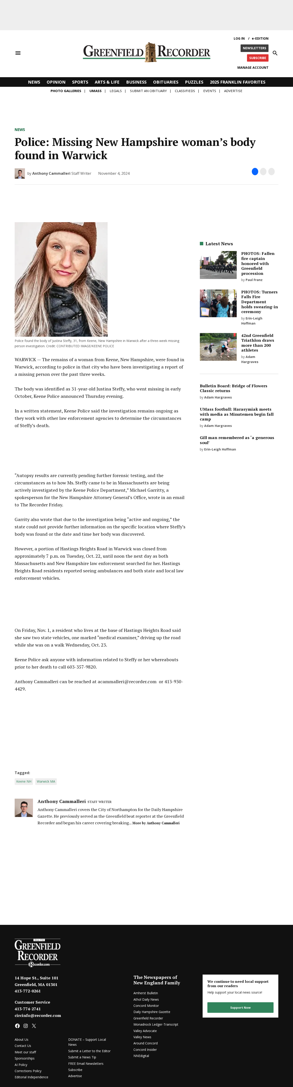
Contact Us (23, 1045)
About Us (21, 1039)
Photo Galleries (66, 90)
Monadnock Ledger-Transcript (155, 1024)
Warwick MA (46, 781)
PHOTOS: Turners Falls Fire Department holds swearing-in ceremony (259, 301)
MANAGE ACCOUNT (253, 67)
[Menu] (18, 53)
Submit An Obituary (148, 90)
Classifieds (185, 90)
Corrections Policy (28, 1071)
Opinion (56, 82)
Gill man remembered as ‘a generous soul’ (237, 440)
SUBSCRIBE (257, 58)
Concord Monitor (146, 1005)
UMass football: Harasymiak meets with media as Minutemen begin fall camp (237, 414)
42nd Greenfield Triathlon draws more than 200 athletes (257, 343)
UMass (96, 90)
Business (136, 82)
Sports (80, 82)
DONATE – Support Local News (87, 1042)
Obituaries (165, 82)
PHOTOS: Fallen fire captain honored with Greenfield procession (257, 263)
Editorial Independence (31, 1077)
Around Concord (145, 1043)
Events (209, 90)
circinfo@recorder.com (38, 1015)
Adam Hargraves (218, 397)
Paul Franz (254, 280)
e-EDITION (260, 38)
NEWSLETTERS (254, 48)
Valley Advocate (145, 1031)
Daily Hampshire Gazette (151, 1012)
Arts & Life (107, 82)
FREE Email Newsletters (85, 1063)
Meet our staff (25, 1052)
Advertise (233, 90)
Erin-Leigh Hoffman (220, 449)
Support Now (240, 1007)
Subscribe (75, 1070)
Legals (116, 90)
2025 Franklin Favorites (237, 82)
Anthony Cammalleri (51, 173)
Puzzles (194, 82)
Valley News (142, 1037)
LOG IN (239, 38)
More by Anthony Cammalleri (156, 823)
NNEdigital (141, 1056)
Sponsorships (25, 1058)
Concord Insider (145, 1049)
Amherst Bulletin (145, 993)
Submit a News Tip (82, 1057)
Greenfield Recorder (148, 1018)
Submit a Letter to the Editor (89, 1051)
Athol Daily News (146, 999)
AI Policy (21, 1064)
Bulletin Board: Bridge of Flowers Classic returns (233, 388)
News (34, 82)
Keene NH (23, 781)
